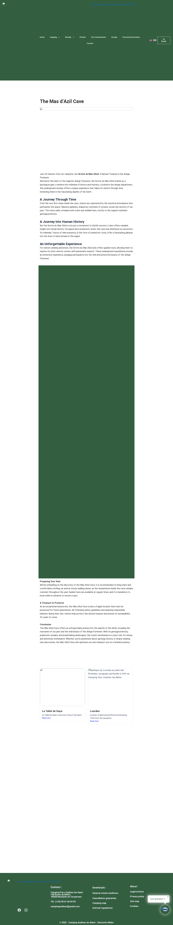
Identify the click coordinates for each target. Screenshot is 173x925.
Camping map (99, 903)
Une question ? (157, 899)
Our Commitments (98, 37)
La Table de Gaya (52, 711)
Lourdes (95, 711)
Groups (114, 37)
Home (42, 37)
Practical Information (131, 37)
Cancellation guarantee (104, 898)
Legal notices (137, 891)
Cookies (134, 906)
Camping (53, 37)
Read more (46, 718)
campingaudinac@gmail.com (65, 906)
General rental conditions (105, 893)
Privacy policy (137, 896)
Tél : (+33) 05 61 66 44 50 (63, 901)
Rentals (68, 37)
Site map (134, 901)
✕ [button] (168, 897)
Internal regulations (102, 908)
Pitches (83, 37)
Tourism (89, 43)
